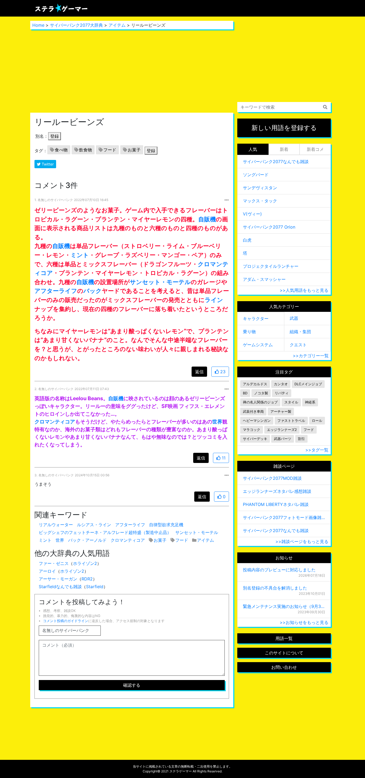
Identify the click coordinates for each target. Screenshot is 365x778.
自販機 (207, 219)
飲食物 (85, 149)
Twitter (47, 164)
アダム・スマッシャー (264, 279)
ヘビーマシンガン (257, 421)
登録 (54, 136)
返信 (199, 371)
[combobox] (284, 107)
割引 (301, 439)
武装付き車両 (253, 412)
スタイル (291, 402)
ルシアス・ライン (94, 524)
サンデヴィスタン (260, 187)
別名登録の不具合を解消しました (275, 588)
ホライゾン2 (85, 563)
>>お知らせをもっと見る (304, 622)
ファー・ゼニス (54, 563)
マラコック (251, 430)
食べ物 (61, 149)
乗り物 (249, 331)
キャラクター (256, 318)
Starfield (94, 586)
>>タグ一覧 (316, 450)
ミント (80, 254)
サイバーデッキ (255, 439)
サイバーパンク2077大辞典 (76, 25)
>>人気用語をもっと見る (304, 290)
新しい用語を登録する (284, 128)
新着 (284, 149)
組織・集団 (300, 331)
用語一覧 (284, 638)
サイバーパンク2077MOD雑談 (272, 478)
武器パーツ (282, 439)
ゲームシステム (258, 344)
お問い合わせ (284, 667)
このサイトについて (284, 652)
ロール (317, 421)
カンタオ (281, 384)
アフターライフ (55, 290)
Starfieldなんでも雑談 (60, 586)
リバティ (282, 393)
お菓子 (134, 149)
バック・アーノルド (87, 540)
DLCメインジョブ (308, 384)
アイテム (117, 25)
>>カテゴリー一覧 (311, 355)
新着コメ (315, 149)
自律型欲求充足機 (166, 524)
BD (245, 393)
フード (109, 149)
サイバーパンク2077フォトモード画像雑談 (284, 517)
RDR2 (87, 578)
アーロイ (47, 571)
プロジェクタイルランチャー (270, 266)
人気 (252, 149)
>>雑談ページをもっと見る (301, 541)
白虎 (247, 240)
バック (92, 290)
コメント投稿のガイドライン (65, 621)
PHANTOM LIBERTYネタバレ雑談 (276, 504)
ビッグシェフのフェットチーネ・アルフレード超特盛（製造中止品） (105, 532)
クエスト (298, 344)
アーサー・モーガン (58, 578)
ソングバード (256, 174)
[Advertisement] (131, 71)
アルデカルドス (255, 384)
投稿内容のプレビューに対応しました (279, 569)
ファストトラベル (291, 421)
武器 (294, 318)
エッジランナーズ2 (282, 430)
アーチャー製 (280, 412)
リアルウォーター (56, 524)
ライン (214, 299)
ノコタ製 (261, 393)
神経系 (310, 402)
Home (38, 25)
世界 (217, 421)
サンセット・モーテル (160, 281)
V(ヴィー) (252, 214)
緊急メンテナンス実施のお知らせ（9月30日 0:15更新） (284, 606)
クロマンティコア (54, 421)
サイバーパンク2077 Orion (269, 227)
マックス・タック (260, 200)
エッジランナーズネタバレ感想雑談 (277, 491)
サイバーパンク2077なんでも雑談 (276, 161)
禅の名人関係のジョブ (260, 402)
